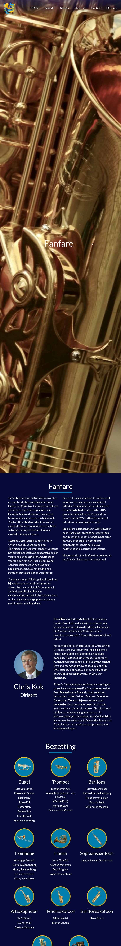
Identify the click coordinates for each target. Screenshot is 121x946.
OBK (33, 7)
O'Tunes (112, 7)
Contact (96, 7)
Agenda (49, 7)
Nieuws (64, 7)
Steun (78, 7)
